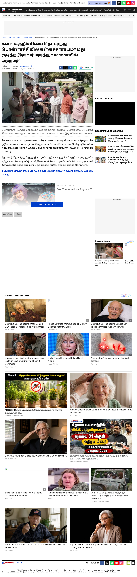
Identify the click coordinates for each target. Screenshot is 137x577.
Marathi (72, 3)
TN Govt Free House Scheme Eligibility (29, 15)
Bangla (60, 3)
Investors (116, 570)
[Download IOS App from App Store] (133, 563)
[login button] (126, 10)
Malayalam (7, 3)
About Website (23, 570)
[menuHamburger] (129, 10)
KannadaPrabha (37, 3)
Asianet (12, 562)
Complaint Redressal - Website (77, 570)
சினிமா (57, 10)
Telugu (48, 3)
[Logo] (13, 10)
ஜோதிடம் (107, 10)
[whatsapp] (123, 3)
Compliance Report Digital (101, 570)
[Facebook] (114, 3)
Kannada (26, 3)
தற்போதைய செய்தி (34, 10)
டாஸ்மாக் (18, 214)
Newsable (17, 3)
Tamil (54, 3)
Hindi (66, 3)
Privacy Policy (47, 570)
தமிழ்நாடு (48, 10)
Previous (129, 15)
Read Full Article (47, 204)
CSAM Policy (58, 570)
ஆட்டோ (64, 10)
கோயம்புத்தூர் (7, 214)
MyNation (81, 3)
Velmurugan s (26, 66)
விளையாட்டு (83, 10)
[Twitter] (119, 3)
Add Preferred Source (98, 3)
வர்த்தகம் (73, 10)
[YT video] (128, 3)
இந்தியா (116, 10)
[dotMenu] (123, 10)
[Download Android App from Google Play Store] (128, 563)
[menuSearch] (134, 10)
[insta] (133, 3)
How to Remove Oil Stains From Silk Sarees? (65, 15)
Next (133, 15)
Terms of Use (35, 570)
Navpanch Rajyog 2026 (94, 15)
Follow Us (88, 68)
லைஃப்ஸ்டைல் (96, 10)
